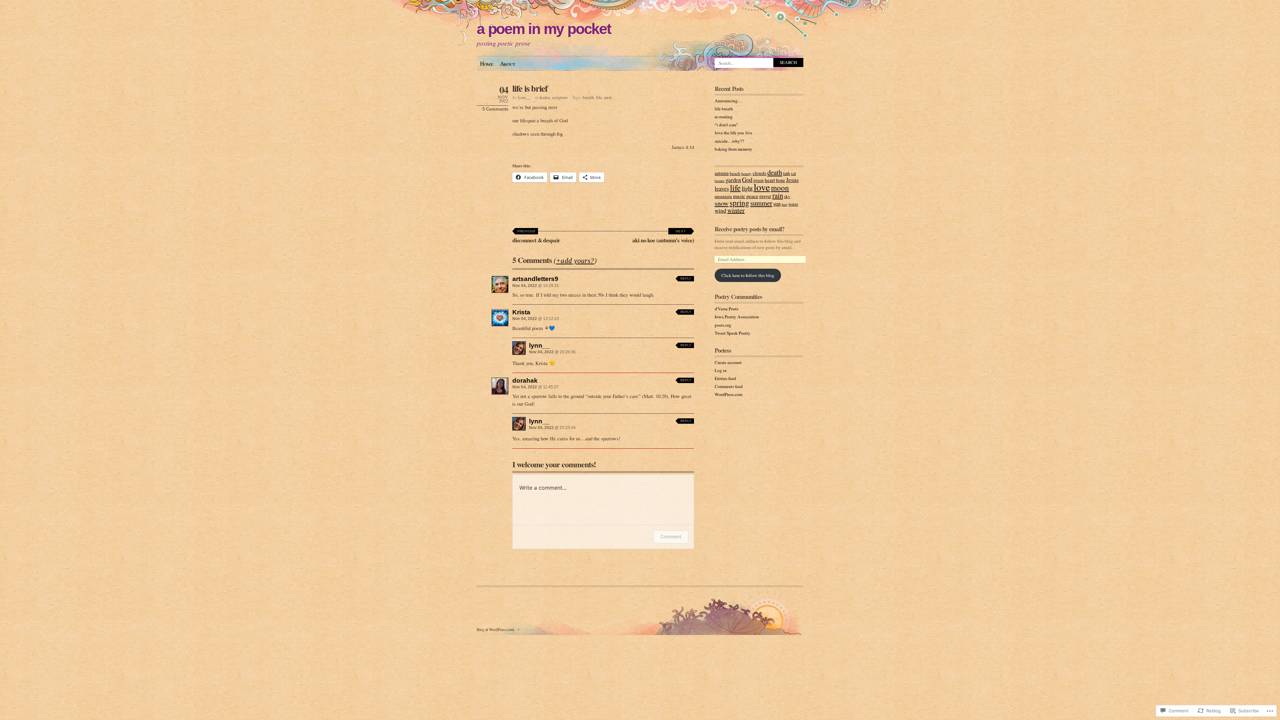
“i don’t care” (726, 125)
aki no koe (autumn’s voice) (663, 236)
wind (720, 210)
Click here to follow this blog (747, 275)
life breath (724, 109)
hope (780, 180)
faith (786, 173)
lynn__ (524, 97)
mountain (723, 196)
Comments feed (729, 386)
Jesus (792, 180)
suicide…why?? (729, 141)
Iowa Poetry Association (737, 317)
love (762, 186)
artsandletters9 (535, 278)
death (774, 172)
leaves (722, 188)
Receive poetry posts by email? (749, 229)
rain (777, 195)
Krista (521, 312)
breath (588, 97)
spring (739, 203)
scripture (560, 97)
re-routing (724, 117)
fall (793, 173)
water (793, 204)
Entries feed (725, 378)
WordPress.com (728, 394)
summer (761, 203)
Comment (670, 536)
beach (735, 173)
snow (722, 203)
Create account (728, 362)
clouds (759, 173)
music (739, 196)
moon (780, 188)
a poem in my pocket (544, 29)
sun (777, 203)
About (507, 63)
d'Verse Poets (726, 309)
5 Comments (495, 109)
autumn (722, 173)
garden (733, 180)
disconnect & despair (536, 236)
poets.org (723, 325)
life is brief (530, 88)
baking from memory (733, 149)
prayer (765, 196)
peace (752, 196)
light (747, 188)
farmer (720, 180)
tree (784, 204)
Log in (721, 370)
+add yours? (575, 261)
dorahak (525, 380)
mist (608, 97)
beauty (746, 173)
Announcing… (728, 101)
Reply (685, 278)
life (599, 97)
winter (736, 210)
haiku (545, 97)
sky (787, 196)
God (747, 179)
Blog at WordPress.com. (496, 629)
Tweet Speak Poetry (732, 333)
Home (486, 63)
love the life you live (733, 133)
